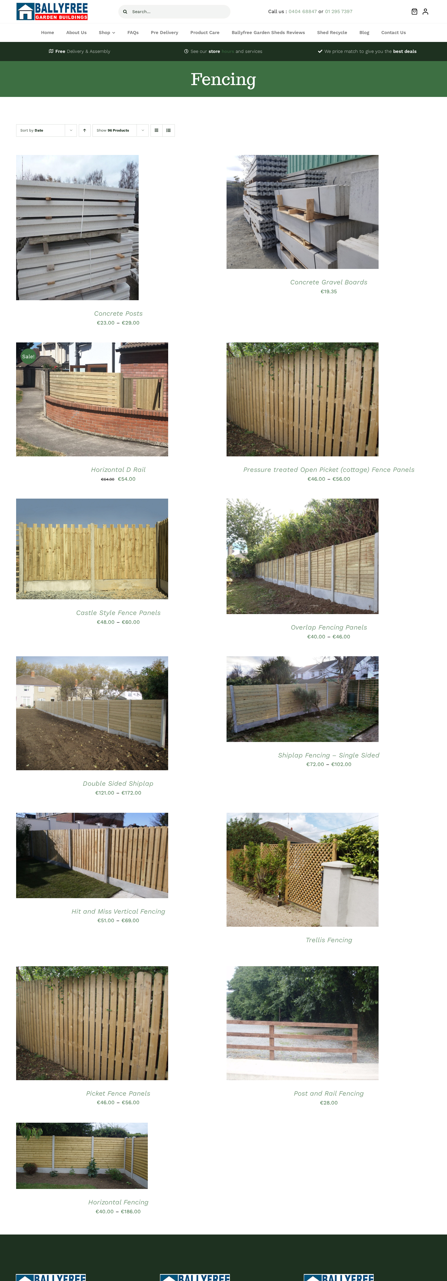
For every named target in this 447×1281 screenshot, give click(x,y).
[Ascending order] (85, 130)
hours (221, 51)
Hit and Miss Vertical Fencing (118, 911)
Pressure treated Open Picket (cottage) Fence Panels (328, 469)
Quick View (100, 229)
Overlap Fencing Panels (329, 627)
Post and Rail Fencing (329, 1093)
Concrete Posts (118, 313)
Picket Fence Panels (118, 1093)
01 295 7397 (338, 11)
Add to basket (284, 213)
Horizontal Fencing (118, 1202)
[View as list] (169, 130)
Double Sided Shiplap (118, 783)
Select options (59, 229)
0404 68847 (303, 11)
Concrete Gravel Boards (328, 282)
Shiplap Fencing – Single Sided (328, 755)
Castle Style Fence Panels (118, 612)
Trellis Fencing (329, 940)
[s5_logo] (52, 5)
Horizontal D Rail (118, 469)
